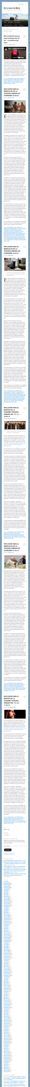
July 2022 (6, 908)
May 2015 (6, 1030)
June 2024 (6, 881)
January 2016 (6, 1019)
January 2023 (6, 899)
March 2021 (6, 931)
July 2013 (6, 1063)
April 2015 (6, 1032)
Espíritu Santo (14, 233)
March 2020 (6, 949)
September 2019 (7, 957)
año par (21, 817)
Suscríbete (7, 849)
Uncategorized (10, 78)
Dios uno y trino (15, 818)
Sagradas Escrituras (21, 238)
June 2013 (6, 1064)
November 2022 (7, 902)
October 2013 (6, 1058)
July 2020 (6, 943)
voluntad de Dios (22, 239)
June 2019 (6, 962)
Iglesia (5, 686)
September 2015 (7, 1025)
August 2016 (6, 1008)
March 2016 (6, 1016)
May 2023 (6, 893)
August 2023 (6, 889)
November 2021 (7, 919)
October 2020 (6, 938)
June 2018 (6, 979)
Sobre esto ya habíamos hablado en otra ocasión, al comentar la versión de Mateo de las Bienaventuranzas (15, 444)
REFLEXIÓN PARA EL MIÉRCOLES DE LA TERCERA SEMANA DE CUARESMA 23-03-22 (12, 92)
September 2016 (7, 1007)
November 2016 (7, 1004)
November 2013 (7, 1057)
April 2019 (6, 965)
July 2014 (6, 1045)
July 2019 (6, 960)
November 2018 (7, 972)
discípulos (14, 232)
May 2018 (6, 981)
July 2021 (6, 925)
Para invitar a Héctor (8, 25)
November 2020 (7, 937)
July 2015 (6, 1028)
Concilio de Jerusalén (20, 392)
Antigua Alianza (13, 228)
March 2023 (6, 896)
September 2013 (7, 1060)
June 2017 (6, 994)
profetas (20, 237)
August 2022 (6, 906)
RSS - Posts (7, 829)
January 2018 (6, 987)
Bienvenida (10, 22)
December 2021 (7, 918)
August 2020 (6, 941)
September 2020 (7, 940)
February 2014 (7, 1052)
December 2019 (7, 953)
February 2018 (7, 985)
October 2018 (6, 973)
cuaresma (19, 229)
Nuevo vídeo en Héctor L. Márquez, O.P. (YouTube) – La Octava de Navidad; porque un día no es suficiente (15, 863)
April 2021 (6, 930)
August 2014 (6, 1044)
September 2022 (7, 905)
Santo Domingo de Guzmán (17, 537)
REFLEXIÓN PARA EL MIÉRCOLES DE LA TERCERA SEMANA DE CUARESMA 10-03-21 (12, 250)
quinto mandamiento (15, 82)
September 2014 (7, 1042)
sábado (15, 238)
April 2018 (6, 982)
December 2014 (7, 1038)
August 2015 (6, 1026)
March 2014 (6, 1051)
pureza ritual (6, 399)
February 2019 (7, 968)
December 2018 (7, 971)
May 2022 (6, 911)
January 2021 (6, 934)
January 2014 (6, 1054)
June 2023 (6, 892)
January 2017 (6, 1001)
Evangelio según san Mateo (18, 79)
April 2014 (6, 1049)
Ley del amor (11, 686)
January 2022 (6, 916)
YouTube (9, 83)
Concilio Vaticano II (13, 229)
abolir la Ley (19, 227)
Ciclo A (18, 78)
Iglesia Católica (10, 234)
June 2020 (6, 944)
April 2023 (6, 895)
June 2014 (6, 1046)
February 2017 (7, 1000)
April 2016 (6, 1014)
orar (16, 820)
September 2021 (7, 922)
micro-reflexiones (16, 80)
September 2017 (7, 989)
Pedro (5, 237)
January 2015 (6, 1036)
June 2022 (6, 909)
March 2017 (6, 998)
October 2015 (6, 1023)
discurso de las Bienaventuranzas (10, 685)
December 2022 (7, 900)
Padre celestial (21, 535)
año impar (22, 532)
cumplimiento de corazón (9, 231)
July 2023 (6, 890)
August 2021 (6, 924)
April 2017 (6, 997)
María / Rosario (17, 22)
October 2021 (6, 921)
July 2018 (6, 978)
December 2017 (7, 988)
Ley (14, 234)
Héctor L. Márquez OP (8, 80)
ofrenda (21, 80)
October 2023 (6, 886)
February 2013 (7, 1070)
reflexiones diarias (10, 238)
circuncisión (19, 228)
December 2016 (7, 1003)
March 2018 (6, 984)
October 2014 (6, 1041)
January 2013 (6, 1071)
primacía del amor (7, 82)
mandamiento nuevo (8, 236)
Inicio (5, 22)
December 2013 (7, 1055)
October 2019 (6, 956)
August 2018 (6, 976)
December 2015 (7, 1020)
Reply (13, 83)
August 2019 (6, 959)
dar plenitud (9, 394)
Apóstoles (6, 533)
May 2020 (6, 946)
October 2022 (6, 903)
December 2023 (7, 883)
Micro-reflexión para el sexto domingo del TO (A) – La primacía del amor (12, 39)
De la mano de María (12, 8)
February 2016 (7, 1017)
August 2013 (6, 1061)
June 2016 (6, 1011)
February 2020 (7, 950)
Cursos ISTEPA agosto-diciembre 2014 (12, 860)
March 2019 (6, 966)
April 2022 (6, 912)
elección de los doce (16, 534)
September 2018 (7, 975)
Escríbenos (21, 25)
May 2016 (6, 1013)
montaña (5, 820)
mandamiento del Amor (19, 234)
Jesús (21, 819)
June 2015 (6, 1029)
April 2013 (6, 1067)
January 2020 (6, 952)
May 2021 (6, 928)
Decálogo (9, 232)
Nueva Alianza (15, 236)
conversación (11, 533)
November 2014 (7, 1039)
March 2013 (6, 1068)
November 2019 (7, 954)
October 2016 (6, 1006)
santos (16, 822)
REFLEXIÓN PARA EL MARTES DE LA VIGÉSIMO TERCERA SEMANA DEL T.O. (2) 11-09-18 (11, 700)
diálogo (9, 818)
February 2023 (7, 898)
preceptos (9, 237)
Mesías (13, 688)
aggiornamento (7, 228)
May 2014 (6, 1048)
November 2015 (7, 1022)
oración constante (13, 535)
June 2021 (6, 927)
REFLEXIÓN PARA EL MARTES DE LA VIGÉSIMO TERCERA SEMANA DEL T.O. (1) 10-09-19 (11, 412)
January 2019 (6, 969)
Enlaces (15, 25)
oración (8, 535)
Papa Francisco (21, 236)
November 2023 (7, 884)
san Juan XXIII (6, 239)
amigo (18, 532)
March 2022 (6, 914)
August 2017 (6, 991)
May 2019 (6, 963)
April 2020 (6, 947)
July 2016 (6, 1010)
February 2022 (7, 915)
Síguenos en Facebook (9, 853)
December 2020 (7, 935)
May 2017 (6, 995)
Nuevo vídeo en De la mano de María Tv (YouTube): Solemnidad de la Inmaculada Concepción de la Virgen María (15, 871)
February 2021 (7, 933)
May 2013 (6, 1065)
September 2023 (7, 887)
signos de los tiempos (14, 239)
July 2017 (6, 992)
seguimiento (20, 822)
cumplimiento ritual (18, 231)
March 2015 (6, 1033)
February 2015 (7, 1035)
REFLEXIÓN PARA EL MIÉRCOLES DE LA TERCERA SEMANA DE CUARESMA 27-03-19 (12, 547)
